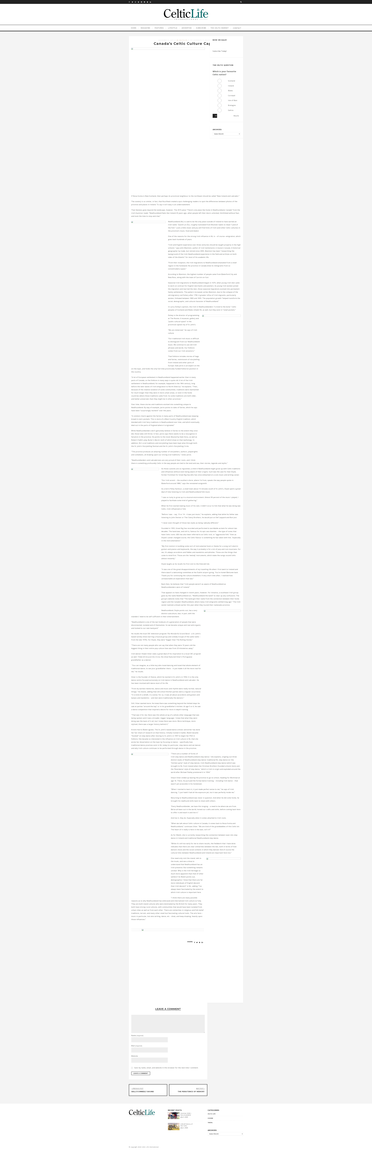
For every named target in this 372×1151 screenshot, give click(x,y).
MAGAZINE (145, 28)
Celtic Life (212, 1114)
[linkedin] (151, 2)
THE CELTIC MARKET (220, 28)
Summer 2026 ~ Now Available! (186, 1114)
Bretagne (232, 105)
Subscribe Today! (220, 51)
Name (137, 1035)
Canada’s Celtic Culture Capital (186, 43)
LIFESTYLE (172, 28)
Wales (230, 91)
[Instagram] (136, 2)
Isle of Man (232, 100)
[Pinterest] (139, 2)
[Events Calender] (142, 2)
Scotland (231, 81)
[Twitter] (133, 2)
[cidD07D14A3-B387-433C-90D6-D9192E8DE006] (167, 930)
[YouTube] (145, 2)
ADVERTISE (187, 28)
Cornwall (231, 95)
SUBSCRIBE (201, 28)
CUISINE (210, 1118)
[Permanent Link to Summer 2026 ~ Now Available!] (174, 1118)
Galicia (230, 110)
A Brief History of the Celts (186, 1125)
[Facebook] (130, 2)
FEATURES (159, 28)
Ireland (231, 86)
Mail (136, 1046)
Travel (210, 1122)
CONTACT (237, 28)
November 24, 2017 (166, 40)
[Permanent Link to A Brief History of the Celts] (174, 1130)
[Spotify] (148, 2)
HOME (133, 28)
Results (236, 116)
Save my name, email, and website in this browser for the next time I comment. (166, 1068)
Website (134, 1056)
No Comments (196, 40)
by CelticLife (182, 40)
